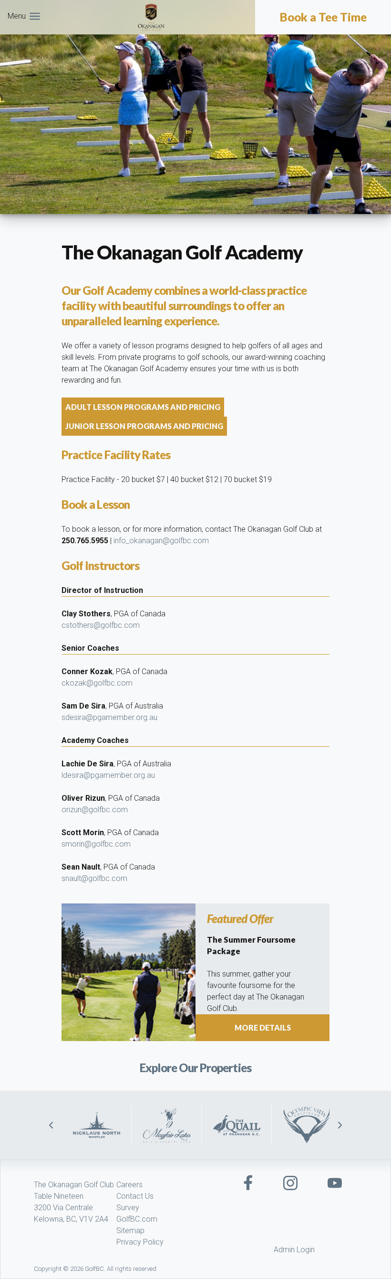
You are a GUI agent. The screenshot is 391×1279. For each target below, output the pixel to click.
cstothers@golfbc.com (101, 625)
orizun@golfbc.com (95, 809)
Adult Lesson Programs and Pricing (142, 406)
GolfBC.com (136, 1219)
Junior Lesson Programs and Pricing (144, 425)
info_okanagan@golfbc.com (161, 540)
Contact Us (135, 1196)
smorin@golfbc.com (96, 844)
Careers (129, 1184)
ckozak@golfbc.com (97, 683)
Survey (127, 1207)
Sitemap (130, 1230)
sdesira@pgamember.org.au (109, 717)
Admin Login (294, 1249)
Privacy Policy (140, 1242)
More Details (263, 1027)
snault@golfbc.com (94, 878)
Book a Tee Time (323, 17)
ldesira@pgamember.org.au (108, 775)
